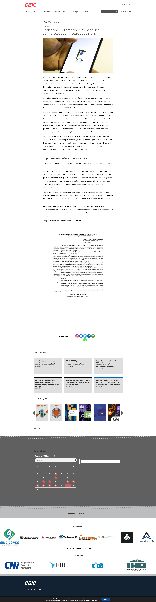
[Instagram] (77, 336)
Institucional (36, 12)
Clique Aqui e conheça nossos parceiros (78, 548)
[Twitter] (85, 336)
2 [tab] (79, 424)
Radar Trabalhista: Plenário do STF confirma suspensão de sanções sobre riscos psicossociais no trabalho (107, 364)
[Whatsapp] (85, 340)
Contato (85, 12)
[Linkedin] (89, 336)
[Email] (93, 336)
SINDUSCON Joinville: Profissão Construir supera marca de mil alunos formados (77, 382)
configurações (92, 600)
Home (27, 12)
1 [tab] (77, 424)
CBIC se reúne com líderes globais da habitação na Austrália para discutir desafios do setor (47, 383)
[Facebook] (81, 336)
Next (122, 413)
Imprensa (57, 12)
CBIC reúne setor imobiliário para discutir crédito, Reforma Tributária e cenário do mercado (108, 382)
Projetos (47, 12)
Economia (66, 12)
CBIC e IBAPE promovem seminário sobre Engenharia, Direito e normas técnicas (76, 363)
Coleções (76, 12)
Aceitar (106, 599)
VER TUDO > (38, 429)
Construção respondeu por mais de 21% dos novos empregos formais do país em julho (47, 363)
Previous (34, 413)
